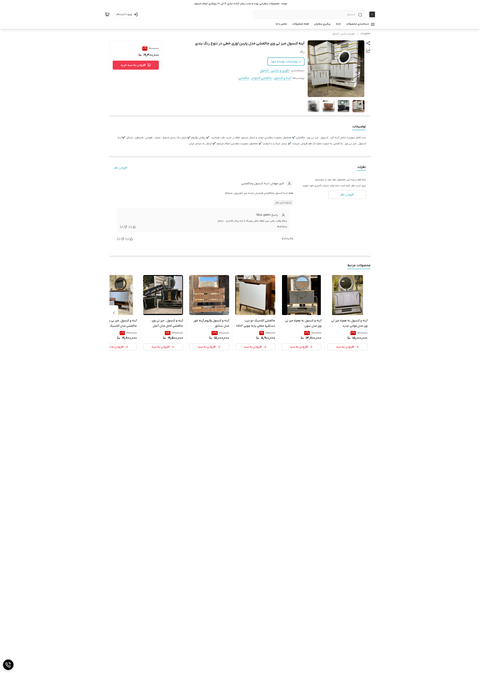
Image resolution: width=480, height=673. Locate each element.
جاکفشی (243, 78)
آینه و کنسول (282, 78)
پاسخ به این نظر (283, 202)
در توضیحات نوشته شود (286, 61)
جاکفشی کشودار (261, 78)
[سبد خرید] (107, 14)
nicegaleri (365, 33)
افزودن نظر (120, 168)
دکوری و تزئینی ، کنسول (343, 33)
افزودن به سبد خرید (133, 65)
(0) (130, 227)
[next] (113, 312)
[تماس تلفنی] (8, 664)
